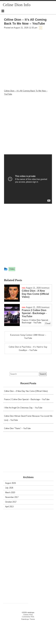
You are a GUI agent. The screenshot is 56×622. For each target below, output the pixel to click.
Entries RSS (28, 615)
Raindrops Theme (28, 619)
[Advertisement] (28, 61)
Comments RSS (28, 617)
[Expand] (3, 11)
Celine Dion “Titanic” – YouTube (17, 428)
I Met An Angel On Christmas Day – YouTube (23, 408)
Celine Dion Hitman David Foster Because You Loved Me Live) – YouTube (28, 418)
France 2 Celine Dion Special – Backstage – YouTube (26, 399)
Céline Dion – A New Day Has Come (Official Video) (26, 391)
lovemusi (45, 288)
